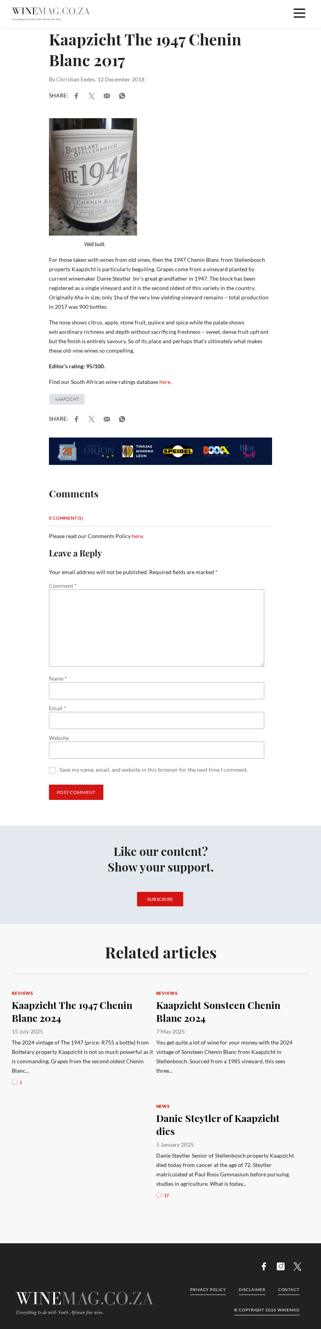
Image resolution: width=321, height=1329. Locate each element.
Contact (288, 1289)
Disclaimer (252, 1289)
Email (57, 708)
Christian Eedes (75, 79)
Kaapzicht (67, 399)
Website (59, 738)
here (164, 381)
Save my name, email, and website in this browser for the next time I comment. (154, 770)
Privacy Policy (208, 1289)
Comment (63, 586)
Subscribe (160, 899)
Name (58, 678)
